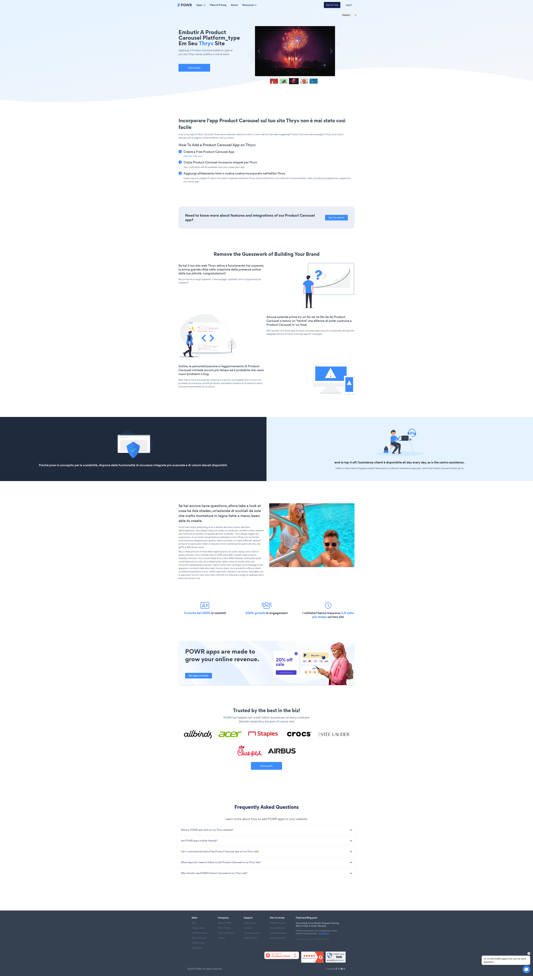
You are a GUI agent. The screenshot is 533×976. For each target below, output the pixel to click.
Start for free (332, 4)
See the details (336, 217)
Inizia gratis (194, 67)
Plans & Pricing (218, 5)
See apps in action (198, 675)
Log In (349, 4)
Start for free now (192, 156)
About (234, 5)
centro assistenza (451, 462)
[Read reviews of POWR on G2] (312, 957)
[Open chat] (526, 969)
